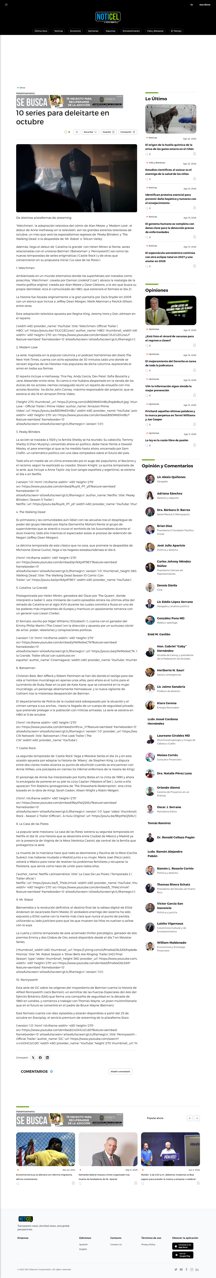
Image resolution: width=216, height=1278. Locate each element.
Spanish (83, 1244)
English (83, 1249)
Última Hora (41, 31)
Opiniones (93, 31)
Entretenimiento (131, 31)
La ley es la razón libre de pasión (166, 440)
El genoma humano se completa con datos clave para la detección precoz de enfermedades (169, 227)
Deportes (110, 31)
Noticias (59, 31)
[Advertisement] (108, 57)
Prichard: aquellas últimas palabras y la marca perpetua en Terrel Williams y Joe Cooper (170, 415)
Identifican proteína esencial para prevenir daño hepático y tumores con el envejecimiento (170, 198)
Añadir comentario (120, 1071)
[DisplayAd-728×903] (76, 101)
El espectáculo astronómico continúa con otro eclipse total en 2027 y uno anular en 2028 (170, 257)
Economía (75, 31)
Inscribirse (205, 4)
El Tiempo (176, 31)
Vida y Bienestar (155, 31)
